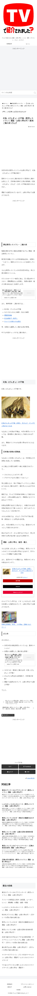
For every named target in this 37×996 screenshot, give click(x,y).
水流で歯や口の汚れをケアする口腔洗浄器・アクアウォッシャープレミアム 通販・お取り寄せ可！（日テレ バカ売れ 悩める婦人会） (18, 939)
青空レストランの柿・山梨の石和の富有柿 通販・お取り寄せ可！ (17, 931)
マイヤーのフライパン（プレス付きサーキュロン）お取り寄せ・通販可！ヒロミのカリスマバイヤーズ (18, 957)
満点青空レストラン (9, 715)
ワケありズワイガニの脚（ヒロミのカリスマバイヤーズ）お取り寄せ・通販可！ (18, 966)
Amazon (18, 586)
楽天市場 (18, 580)
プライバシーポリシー (27, 984)
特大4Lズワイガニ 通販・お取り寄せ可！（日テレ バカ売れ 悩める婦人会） (18, 916)
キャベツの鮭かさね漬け (12, 321)
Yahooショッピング (17, 592)
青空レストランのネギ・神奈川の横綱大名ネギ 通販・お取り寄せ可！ (18, 923)
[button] (35, 92)
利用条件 (9, 984)
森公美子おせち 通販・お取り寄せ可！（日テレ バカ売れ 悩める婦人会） (18, 948)
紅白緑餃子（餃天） (11, 318)
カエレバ (25, 577)
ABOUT (9, 987)
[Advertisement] (18, 68)
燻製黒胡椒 (8, 315)
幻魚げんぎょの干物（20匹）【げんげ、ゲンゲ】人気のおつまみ (22, 570)
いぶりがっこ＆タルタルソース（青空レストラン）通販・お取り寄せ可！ (18, 908)
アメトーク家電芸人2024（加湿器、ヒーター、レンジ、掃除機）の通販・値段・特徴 (18, 901)
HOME (18, 990)
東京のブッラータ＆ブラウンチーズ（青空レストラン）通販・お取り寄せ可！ (18, 894)
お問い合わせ (27, 987)
